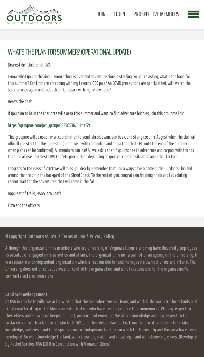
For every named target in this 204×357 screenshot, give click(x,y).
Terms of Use (73, 236)
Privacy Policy (102, 236)
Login (119, 14)
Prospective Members (156, 14)
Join (101, 14)
